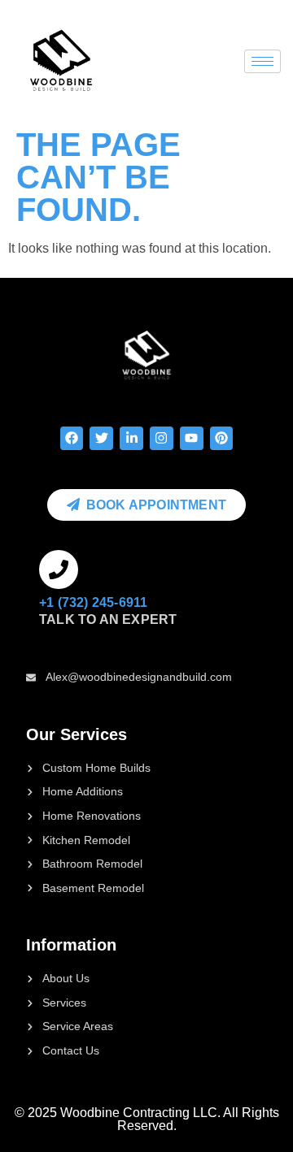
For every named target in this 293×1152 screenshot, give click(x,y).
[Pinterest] (222, 438)
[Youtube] (191, 438)
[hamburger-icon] (262, 61)
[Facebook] (72, 438)
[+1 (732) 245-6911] (58, 569)
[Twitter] (101, 438)
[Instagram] (161, 438)
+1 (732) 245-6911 (93, 602)
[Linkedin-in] (131, 438)
